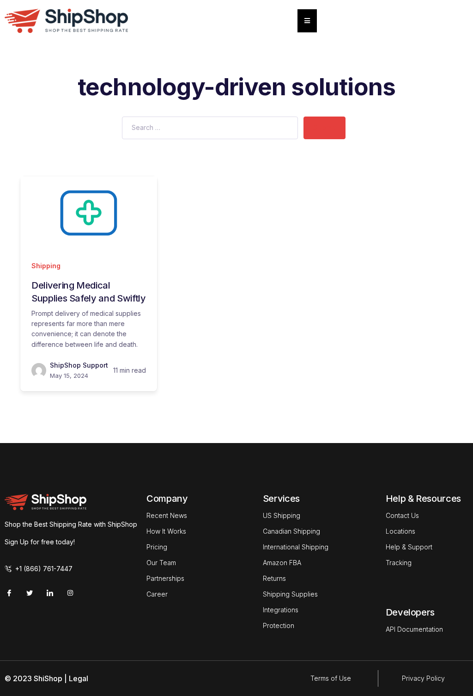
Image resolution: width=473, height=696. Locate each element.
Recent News (166, 515)
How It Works (166, 531)
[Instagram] (70, 593)
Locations (400, 531)
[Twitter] (29, 593)
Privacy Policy (423, 678)
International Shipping (295, 547)
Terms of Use (330, 678)
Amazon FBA (282, 563)
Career (157, 594)
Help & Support (409, 547)
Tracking (399, 563)
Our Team (161, 563)
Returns (274, 578)
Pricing (156, 547)
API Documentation (414, 629)
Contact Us (402, 515)
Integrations (280, 610)
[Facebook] (9, 593)
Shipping (46, 266)
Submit (324, 127)
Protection (278, 625)
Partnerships (165, 578)
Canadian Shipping (291, 531)
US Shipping (281, 515)
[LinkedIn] (50, 593)
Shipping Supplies (290, 594)
